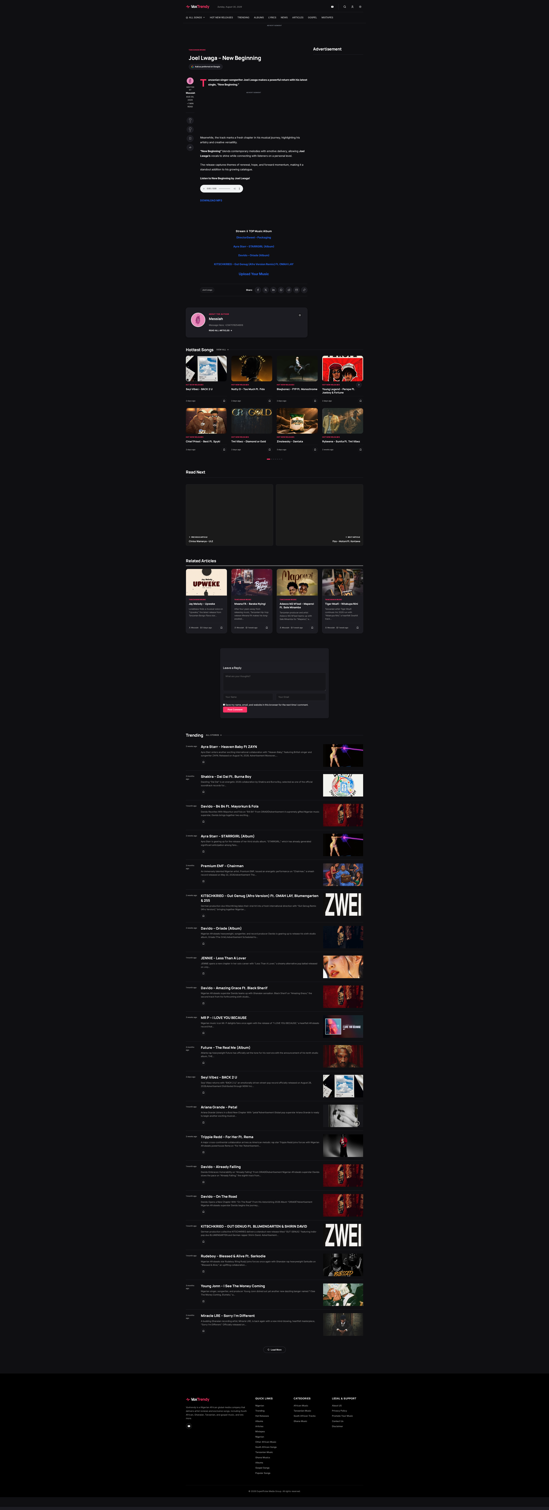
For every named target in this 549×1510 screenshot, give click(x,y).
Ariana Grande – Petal (219, 1107)
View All (221, 349)
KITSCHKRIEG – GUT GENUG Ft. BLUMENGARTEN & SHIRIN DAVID (254, 1226)
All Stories (212, 735)
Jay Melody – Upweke (202, 603)
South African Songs (266, 1447)
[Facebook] (258, 290)
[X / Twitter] (265, 290)
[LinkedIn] (273, 290)
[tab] (268, 459)
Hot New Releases (194, 385)
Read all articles (219, 330)
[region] (274, 408)
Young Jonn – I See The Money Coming (233, 1285)
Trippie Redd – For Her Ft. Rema (227, 1136)
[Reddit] (289, 290)
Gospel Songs (262, 1467)
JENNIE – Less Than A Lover (223, 958)
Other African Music (265, 1442)
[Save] (190, 138)
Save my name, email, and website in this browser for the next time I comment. (266, 704)
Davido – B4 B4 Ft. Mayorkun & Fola (229, 806)
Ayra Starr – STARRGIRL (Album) (253, 246)
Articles (259, 1426)
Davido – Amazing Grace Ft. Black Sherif (234, 987)
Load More (276, 1349)
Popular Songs (262, 1473)
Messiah (195, 628)
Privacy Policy (339, 1410)
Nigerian (259, 1405)
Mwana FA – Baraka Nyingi (250, 603)
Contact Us (337, 1421)
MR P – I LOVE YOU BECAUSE (224, 1017)
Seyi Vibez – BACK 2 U (219, 1077)
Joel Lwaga (207, 290)
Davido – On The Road (219, 1196)
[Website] (299, 315)
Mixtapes (260, 1431)
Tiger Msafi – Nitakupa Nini (341, 603)
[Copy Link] (304, 290)
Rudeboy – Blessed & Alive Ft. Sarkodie (233, 1256)
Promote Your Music (342, 1416)
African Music (301, 1405)
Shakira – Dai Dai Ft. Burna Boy (226, 776)
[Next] (359, 385)
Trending (259, 1410)
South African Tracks (305, 1416)
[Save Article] (224, 400)
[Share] (190, 147)
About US (337, 1405)
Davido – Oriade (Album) (253, 255)
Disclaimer (337, 1426)
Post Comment (235, 709)
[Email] (296, 290)
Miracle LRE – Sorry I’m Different (228, 1315)
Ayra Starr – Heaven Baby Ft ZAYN (229, 746)
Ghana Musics (262, 1457)
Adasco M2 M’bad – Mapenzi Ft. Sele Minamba (297, 605)
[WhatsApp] (281, 290)
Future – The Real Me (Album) (225, 1047)
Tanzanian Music (197, 50)
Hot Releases (262, 1416)
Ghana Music (300, 1421)
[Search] (345, 7)
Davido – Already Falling (221, 1166)
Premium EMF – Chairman (222, 865)
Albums (259, 1421)
